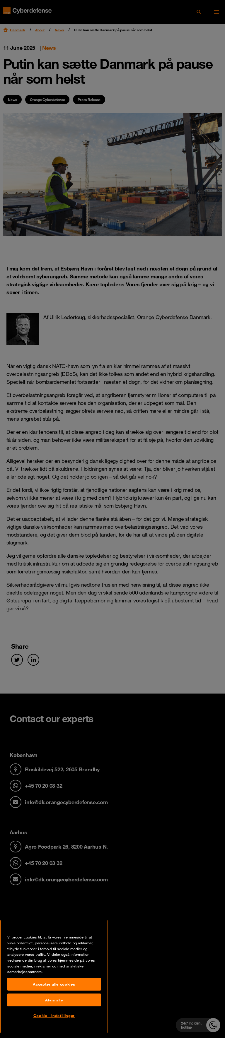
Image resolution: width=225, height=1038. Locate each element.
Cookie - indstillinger (54, 1015)
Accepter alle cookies (54, 984)
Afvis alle (54, 1000)
